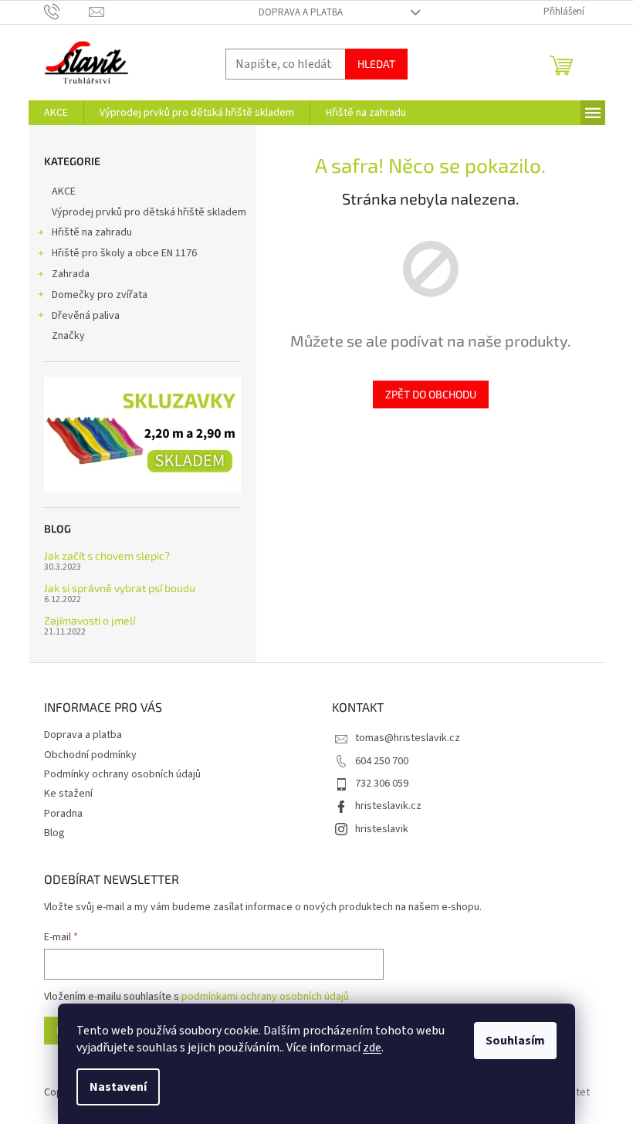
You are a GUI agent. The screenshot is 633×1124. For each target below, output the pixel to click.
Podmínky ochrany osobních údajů (122, 774)
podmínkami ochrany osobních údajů (265, 996)
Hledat (376, 63)
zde (372, 1047)
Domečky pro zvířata (99, 295)
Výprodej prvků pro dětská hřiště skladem (149, 212)
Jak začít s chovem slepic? (107, 555)
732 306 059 (381, 783)
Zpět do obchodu (430, 394)
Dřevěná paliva (86, 315)
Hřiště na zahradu (92, 232)
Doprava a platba (301, 12)
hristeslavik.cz (388, 806)
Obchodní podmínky (90, 755)
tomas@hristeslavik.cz (407, 738)
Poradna (63, 813)
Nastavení (118, 1086)
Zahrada (71, 274)
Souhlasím (515, 1040)
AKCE (64, 191)
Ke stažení (68, 793)
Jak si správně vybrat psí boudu (119, 588)
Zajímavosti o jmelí (89, 620)
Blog (54, 833)
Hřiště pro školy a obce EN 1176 (124, 253)
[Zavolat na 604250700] (67, 12)
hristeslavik (381, 829)
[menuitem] (56, 112)
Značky (68, 336)
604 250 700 (381, 761)
